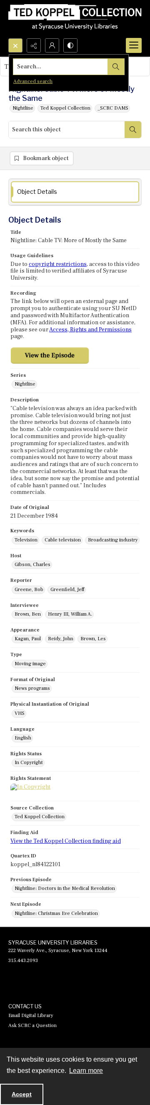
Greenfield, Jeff (67, 589)
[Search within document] (133, 129)
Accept (22, 1094)
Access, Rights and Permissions (90, 329)
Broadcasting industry (113, 540)
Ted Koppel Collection (65, 108)
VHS (20, 713)
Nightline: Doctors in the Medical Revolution (65, 888)
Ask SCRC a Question (32, 1025)
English (23, 738)
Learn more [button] (86, 1070)
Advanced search (32, 81)
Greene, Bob (29, 589)
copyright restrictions (58, 264)
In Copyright (29, 762)
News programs (32, 688)
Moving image (30, 664)
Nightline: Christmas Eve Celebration (56, 913)
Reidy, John (60, 639)
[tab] (75, 192)
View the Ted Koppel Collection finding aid (65, 841)
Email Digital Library (30, 1015)
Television (26, 540)
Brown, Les (93, 639)
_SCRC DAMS (113, 108)
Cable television (63, 540)
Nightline (22, 108)
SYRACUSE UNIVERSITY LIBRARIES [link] (53, 942)
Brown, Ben (28, 614)
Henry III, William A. (70, 614)
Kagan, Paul (28, 639)
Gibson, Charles (32, 564)
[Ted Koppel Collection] (75, 19)
